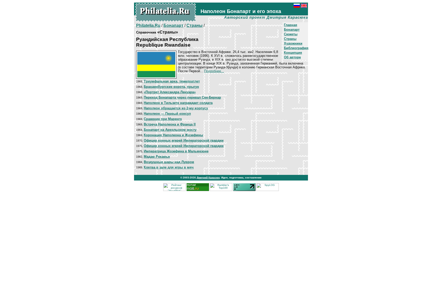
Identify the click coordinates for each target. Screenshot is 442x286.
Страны (290, 39)
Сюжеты (290, 34)
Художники (293, 43)
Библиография (296, 48)
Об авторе (292, 57)
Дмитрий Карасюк (208, 177)
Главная (290, 25)
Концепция (293, 53)
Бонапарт (292, 29)
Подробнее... (214, 71)
